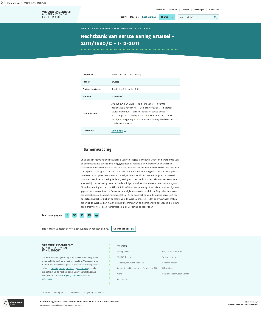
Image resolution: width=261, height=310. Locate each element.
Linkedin (82, 215)
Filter (215, 17)
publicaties (47, 279)
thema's (54, 268)
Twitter (74, 215)
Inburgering (122, 279)
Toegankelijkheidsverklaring (94, 292)
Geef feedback (121, 228)
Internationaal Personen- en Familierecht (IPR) (137, 268)
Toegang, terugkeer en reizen (130, 262)
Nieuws (124, 16)
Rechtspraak (149, 16)
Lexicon (185, 9)
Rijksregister (167, 268)
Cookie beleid (75, 292)
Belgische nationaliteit (172, 251)
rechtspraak (82, 268)
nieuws (62, 268)
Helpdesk (173, 9)
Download (117, 130)
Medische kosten (169, 262)
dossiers (70, 268)
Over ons (160, 9)
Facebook (67, 215)
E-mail (89, 215)
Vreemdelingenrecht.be (35, 3)
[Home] (57, 14)
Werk (119, 273)
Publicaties (214, 9)
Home (83, 28)
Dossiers (134, 16)
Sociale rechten (169, 257)
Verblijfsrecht (123, 251)
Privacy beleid (60, 292)
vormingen (64, 275)
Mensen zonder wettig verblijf (175, 273)
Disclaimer (46, 292)
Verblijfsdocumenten (126, 257)
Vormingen (199, 9)
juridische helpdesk (78, 275)
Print (96, 215)
